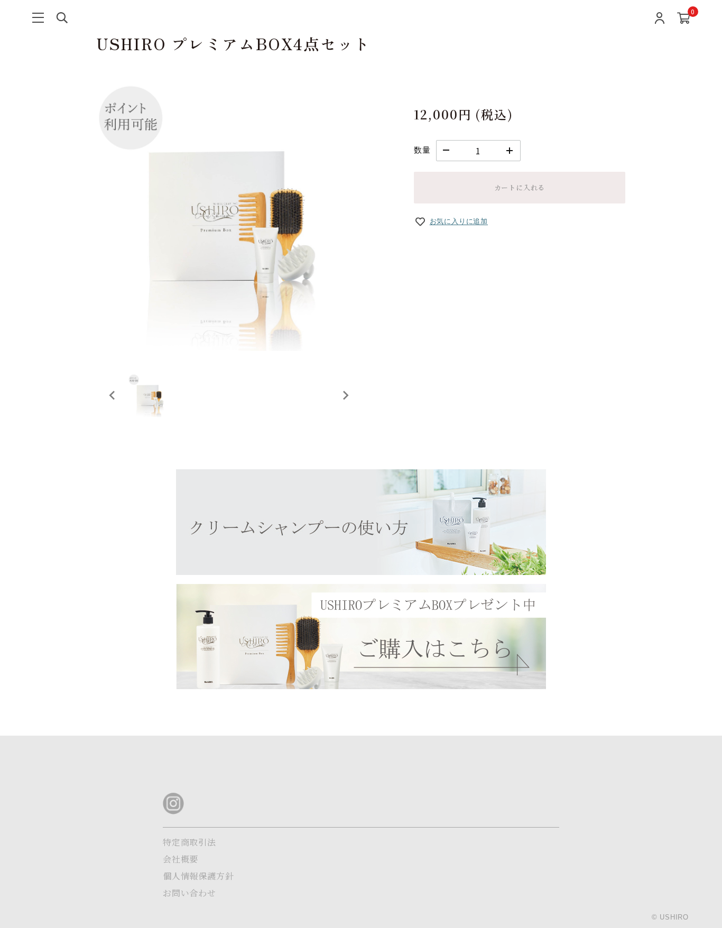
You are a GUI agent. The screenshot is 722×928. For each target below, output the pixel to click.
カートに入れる (519, 187)
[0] (683, 19)
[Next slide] (345, 395)
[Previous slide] (112, 395)
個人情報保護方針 (198, 876)
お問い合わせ (189, 893)
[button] (149, 395)
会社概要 (180, 859)
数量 (422, 149)
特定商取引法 (189, 842)
